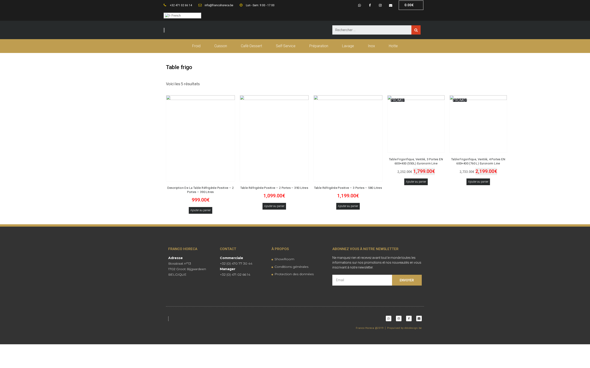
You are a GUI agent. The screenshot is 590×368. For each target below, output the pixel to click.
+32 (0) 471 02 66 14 (235, 274)
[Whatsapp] (359, 5)
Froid (196, 46)
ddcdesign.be (413, 328)
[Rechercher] (416, 30)
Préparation (318, 46)
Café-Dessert (251, 46)
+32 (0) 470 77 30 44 (236, 263)
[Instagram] (380, 5)
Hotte (393, 46)
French (176, 15)
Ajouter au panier (200, 210)
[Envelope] (390, 5)
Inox (371, 46)
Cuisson (220, 46)
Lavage (348, 46)
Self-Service (285, 46)
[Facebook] (370, 5)
